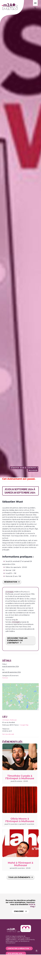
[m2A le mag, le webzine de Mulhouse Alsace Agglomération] (25, 931)
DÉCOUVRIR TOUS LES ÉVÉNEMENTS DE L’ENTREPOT (17, 640)
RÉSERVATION (10, 582)
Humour (5, 678)
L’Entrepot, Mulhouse (9, 720)
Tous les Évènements (19, 877)
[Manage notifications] (36, 950)
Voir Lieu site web (8, 734)
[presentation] (19, 757)
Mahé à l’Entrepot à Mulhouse (20, 864)
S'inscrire (19, 911)
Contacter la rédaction (18, 948)
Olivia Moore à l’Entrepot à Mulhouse (19, 820)
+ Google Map (23, 725)
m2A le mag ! (32, 905)
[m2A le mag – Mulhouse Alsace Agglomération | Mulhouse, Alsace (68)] (15, 6)
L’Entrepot (9, 592)
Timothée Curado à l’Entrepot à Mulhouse (19, 777)
